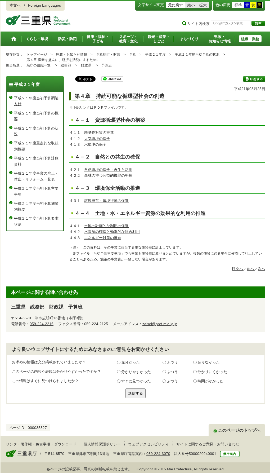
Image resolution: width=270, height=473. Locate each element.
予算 (132, 54)
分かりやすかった (136, 372)
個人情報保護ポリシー (102, 444)
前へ (250, 269)
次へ (261, 269)
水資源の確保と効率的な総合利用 (112, 231)
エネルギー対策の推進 (102, 238)
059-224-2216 (41, 324)
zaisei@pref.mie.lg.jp (159, 324)
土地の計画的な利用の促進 (106, 226)
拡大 (203, 5)
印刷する (254, 79)
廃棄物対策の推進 (99, 132)
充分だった (130, 362)
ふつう (172, 362)
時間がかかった (210, 381)
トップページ (36, 54)
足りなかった (208, 362)
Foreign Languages (44, 5)
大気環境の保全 (97, 138)
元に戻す (175, 5)
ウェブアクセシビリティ (148, 444)
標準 (238, 5)
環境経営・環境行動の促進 (106, 200)
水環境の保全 (95, 144)
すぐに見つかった (136, 381)
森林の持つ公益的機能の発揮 (108, 175)
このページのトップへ (239, 430)
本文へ (15, 5)
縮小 (191, 5)
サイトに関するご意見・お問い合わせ (207, 444)
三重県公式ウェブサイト (38, 20)
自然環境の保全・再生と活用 (108, 169)
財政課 (86, 65)
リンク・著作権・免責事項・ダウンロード (41, 444)
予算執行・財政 (108, 54)
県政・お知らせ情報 (71, 54)
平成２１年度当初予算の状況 (197, 54)
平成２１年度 (155, 54)
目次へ (237, 269)
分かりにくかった (212, 372)
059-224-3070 (158, 454)
